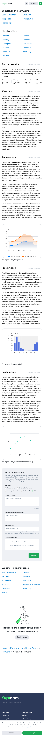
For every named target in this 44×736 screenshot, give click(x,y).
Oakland (5, 35)
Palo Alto (5, 56)
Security (24, 715)
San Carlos (26, 44)
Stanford (5, 48)
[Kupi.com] (7, 3)
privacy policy (28, 727)
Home (5, 648)
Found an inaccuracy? (34, 64)
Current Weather (9, 15)
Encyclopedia (16, 648)
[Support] (26, 3)
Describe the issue (10, 495)
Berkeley (5, 40)
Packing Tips (7, 23)
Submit (34, 556)
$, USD (33, 4)
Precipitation (28, 19)
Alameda (26, 40)
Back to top (22, 637)
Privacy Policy (26, 719)
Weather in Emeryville (31, 584)
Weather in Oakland (10, 572)
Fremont (25, 35)
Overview (27, 15)
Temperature (7, 19)
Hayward (6, 651)
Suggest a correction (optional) (14, 512)
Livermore (6, 52)
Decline (12, 733)
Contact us (5, 715)
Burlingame (6, 44)
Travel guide (5, 719)
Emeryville (26, 48)
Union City (26, 52)
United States (31, 648)
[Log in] (40, 3)
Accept (32, 733)
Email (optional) (9, 525)
